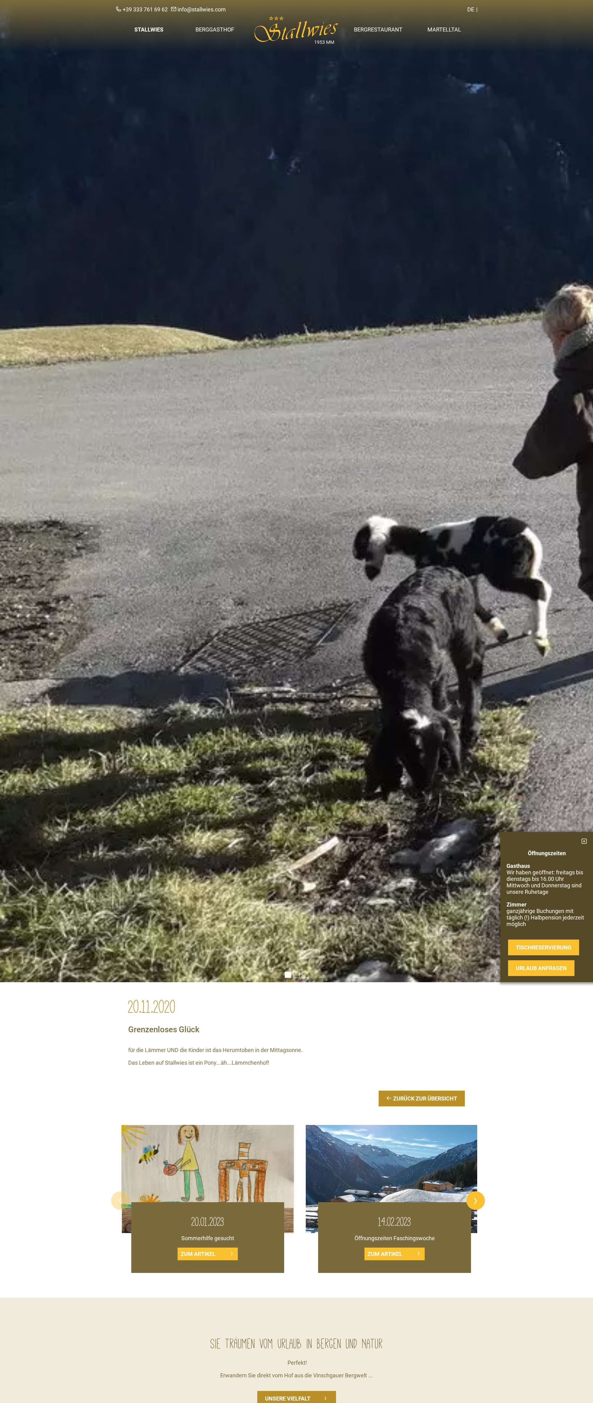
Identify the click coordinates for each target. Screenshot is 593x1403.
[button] (120, 1200)
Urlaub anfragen (541, 968)
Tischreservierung (543, 947)
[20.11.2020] (296, 491)
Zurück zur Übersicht (424, 1098)
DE (470, 9)
